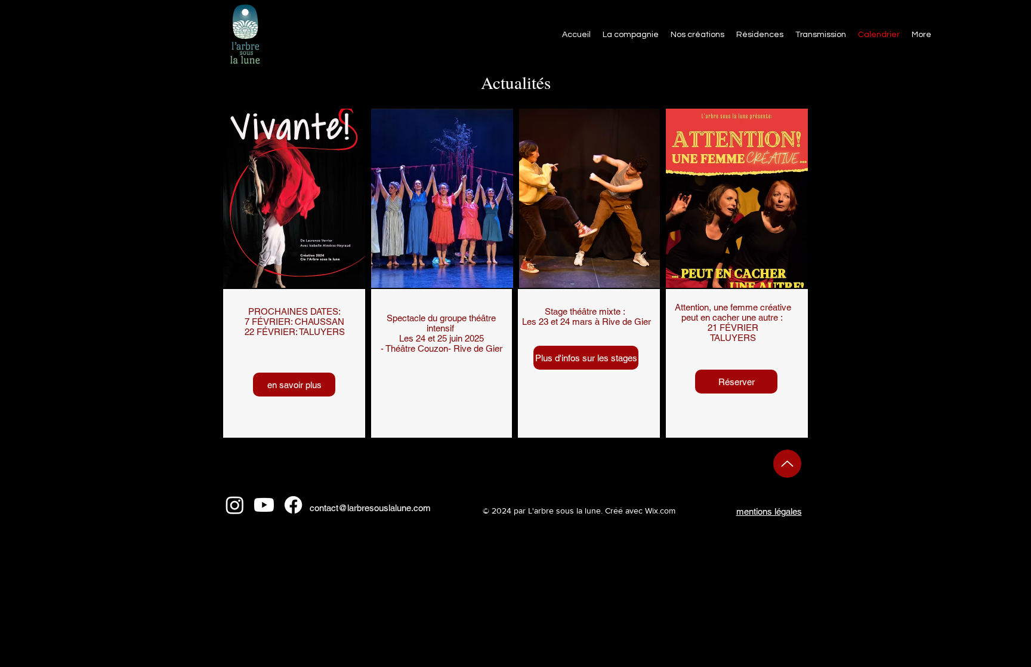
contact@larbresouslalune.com (370, 508)
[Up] (787, 464)
